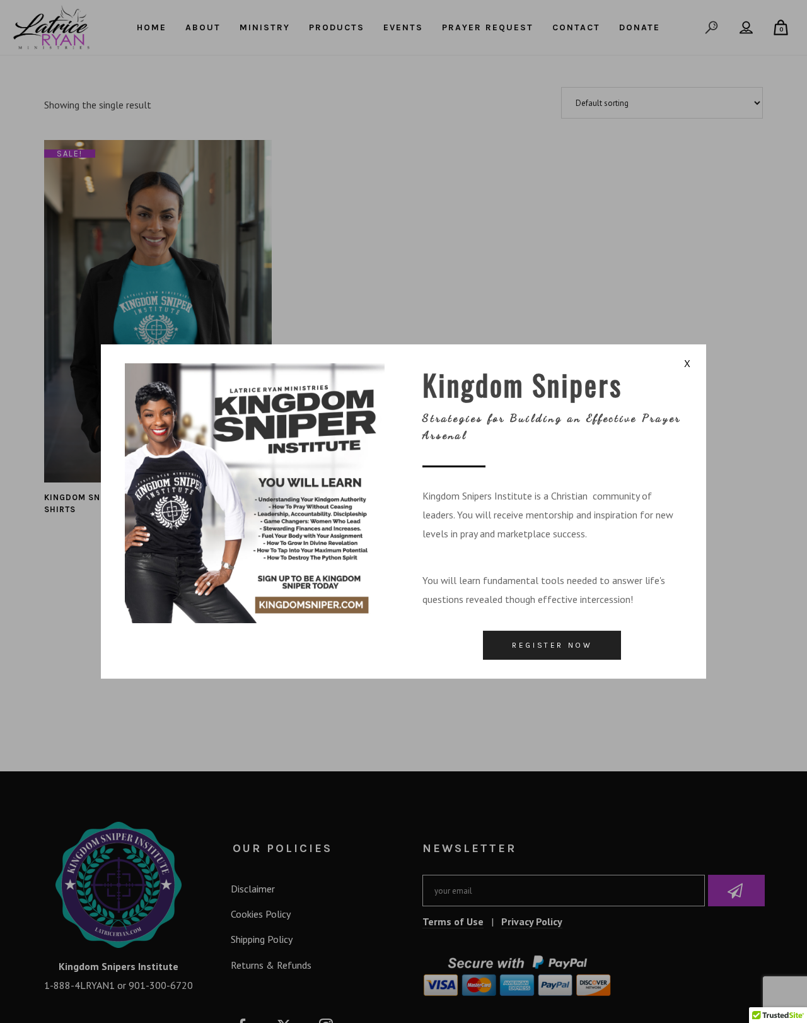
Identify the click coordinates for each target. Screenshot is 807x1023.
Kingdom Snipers (522, 384)
